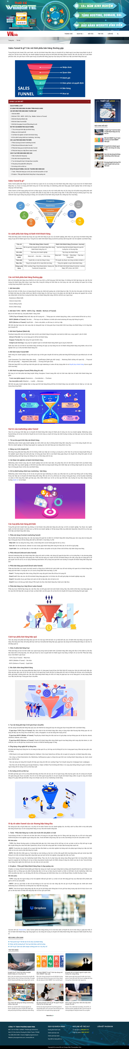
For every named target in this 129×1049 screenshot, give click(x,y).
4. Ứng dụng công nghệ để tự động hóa (21, 163)
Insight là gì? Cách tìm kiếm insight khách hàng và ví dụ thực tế (19, 973)
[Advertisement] (108, 73)
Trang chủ (68, 34)
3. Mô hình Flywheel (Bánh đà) (19, 119)
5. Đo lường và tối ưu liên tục (18, 166)
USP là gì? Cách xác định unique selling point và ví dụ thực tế (28, 946)
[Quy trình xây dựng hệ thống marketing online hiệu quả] (21, 992)
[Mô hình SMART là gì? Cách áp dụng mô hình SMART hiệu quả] (50, 962)
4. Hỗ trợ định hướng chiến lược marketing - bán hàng (25, 137)
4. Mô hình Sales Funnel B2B (18, 121)
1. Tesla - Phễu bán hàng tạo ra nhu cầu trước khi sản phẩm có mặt (29, 171)
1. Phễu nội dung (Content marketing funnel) (23, 142)
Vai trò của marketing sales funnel (22, 127)
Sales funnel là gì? (16, 105)
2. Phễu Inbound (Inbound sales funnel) (21, 145)
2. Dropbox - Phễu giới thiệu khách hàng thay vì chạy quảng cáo (28, 174)
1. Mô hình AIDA (15, 113)
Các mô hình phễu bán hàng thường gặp (23, 111)
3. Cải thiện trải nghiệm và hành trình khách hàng (24, 134)
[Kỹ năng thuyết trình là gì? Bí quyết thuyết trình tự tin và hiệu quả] (50, 992)
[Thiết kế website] (64, 15)
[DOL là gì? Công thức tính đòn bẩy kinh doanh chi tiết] (78, 992)
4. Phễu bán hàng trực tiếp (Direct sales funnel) (24, 150)
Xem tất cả (49, 1015)
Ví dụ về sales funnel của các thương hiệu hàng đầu (27, 169)
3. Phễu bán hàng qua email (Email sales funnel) (24, 148)
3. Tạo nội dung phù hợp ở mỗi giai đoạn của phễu (24, 161)
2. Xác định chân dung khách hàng (20, 158)
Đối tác (90, 34)
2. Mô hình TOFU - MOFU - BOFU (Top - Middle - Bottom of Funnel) (29, 116)
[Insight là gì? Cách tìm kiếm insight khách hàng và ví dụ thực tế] (21, 962)
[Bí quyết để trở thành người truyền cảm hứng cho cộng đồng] (78, 962)
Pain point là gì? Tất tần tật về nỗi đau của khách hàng (26, 942)
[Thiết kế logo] (108, 111)
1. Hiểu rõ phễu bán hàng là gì (19, 156)
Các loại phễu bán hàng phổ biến (21, 140)
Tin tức (100, 34)
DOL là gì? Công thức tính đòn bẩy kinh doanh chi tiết (78, 1003)
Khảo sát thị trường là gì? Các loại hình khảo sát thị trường (27, 944)
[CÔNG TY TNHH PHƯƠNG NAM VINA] (13, 34)
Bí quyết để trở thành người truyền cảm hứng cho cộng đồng (78, 973)
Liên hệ (110, 34)
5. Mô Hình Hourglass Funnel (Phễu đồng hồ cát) (24, 124)
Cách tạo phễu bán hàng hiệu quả (21, 153)
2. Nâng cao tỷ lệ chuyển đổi (18, 132)
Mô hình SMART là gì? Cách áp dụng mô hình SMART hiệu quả (50, 973)
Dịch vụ (80, 34)
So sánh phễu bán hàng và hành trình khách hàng (26, 108)
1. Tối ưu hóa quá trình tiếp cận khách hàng (22, 129)
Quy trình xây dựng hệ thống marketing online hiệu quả (20, 1003)
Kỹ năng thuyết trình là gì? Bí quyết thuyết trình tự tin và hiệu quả (50, 1003)
